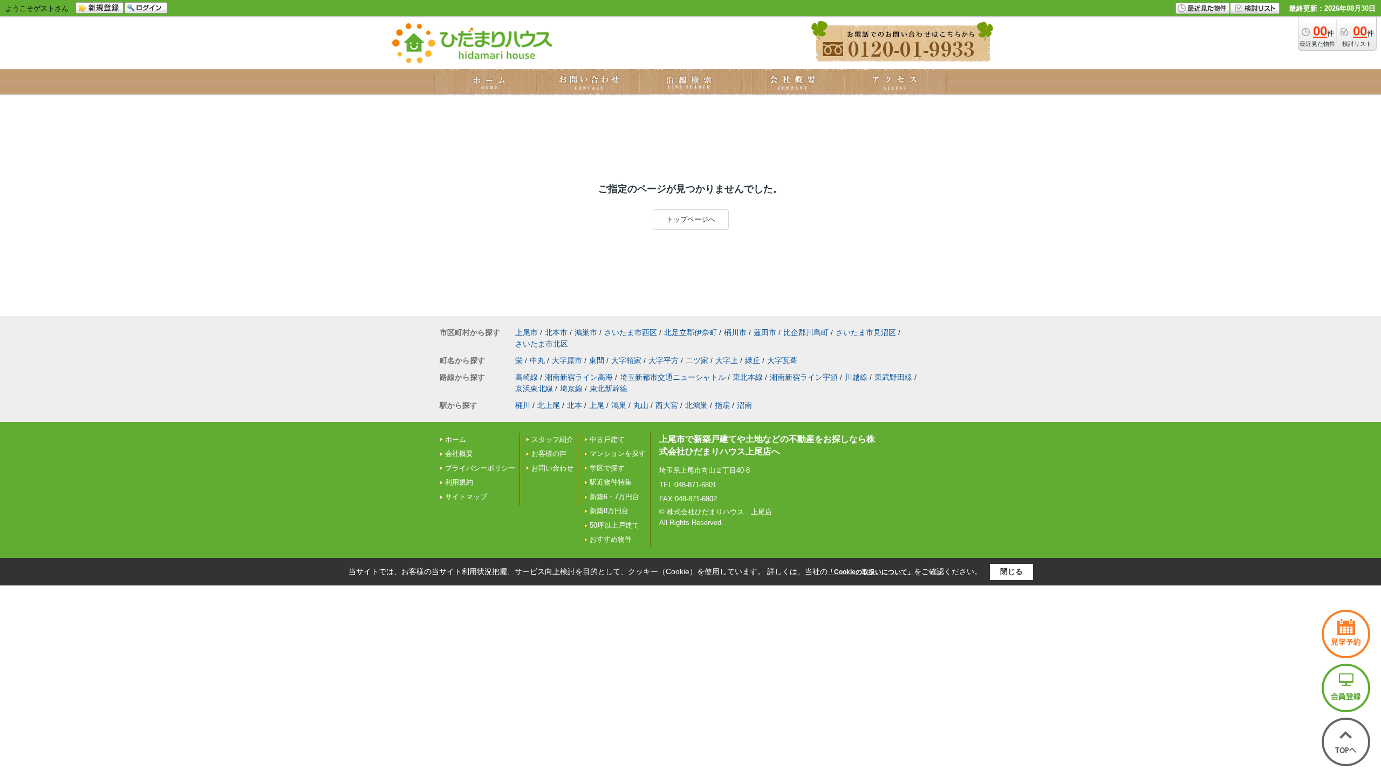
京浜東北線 (534, 388)
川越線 (856, 377)
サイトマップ (466, 497)
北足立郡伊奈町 (690, 332)
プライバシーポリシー (480, 468)
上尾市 (526, 332)
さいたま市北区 (541, 343)
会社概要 (459, 453)
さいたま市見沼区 (866, 332)
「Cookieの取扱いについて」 (871, 572)
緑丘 (752, 360)
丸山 (640, 405)
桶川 (522, 405)
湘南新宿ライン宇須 (804, 377)
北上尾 (548, 405)
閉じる (1011, 571)
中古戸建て (607, 439)
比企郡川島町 (806, 332)
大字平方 (663, 360)
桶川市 (735, 332)
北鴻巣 (696, 405)
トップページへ (690, 219)
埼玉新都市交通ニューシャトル (673, 377)
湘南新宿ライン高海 (579, 377)
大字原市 (567, 360)
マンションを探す (618, 453)
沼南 (744, 405)
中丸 (537, 360)
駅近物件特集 (611, 482)
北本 (574, 405)
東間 (596, 360)
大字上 (726, 360)
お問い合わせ (552, 468)
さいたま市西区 (630, 332)
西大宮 (666, 405)
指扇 (722, 405)
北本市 (556, 332)
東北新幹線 (608, 388)
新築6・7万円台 (614, 497)
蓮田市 (765, 332)
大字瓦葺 (782, 360)
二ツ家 (697, 360)
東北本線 (748, 377)
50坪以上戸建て (614, 525)
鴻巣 (618, 405)
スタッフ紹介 (552, 439)
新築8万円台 (609, 511)
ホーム (455, 439)
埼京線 (571, 388)
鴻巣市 (586, 332)
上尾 (596, 405)
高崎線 (526, 377)
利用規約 (459, 482)
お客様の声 (548, 453)
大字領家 (626, 360)
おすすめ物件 (611, 539)
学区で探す (607, 468)
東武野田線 (893, 377)
